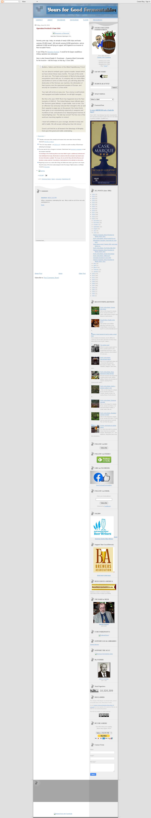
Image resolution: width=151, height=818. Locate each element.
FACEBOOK (61, 20)
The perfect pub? (104, 345)
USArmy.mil (57, 144)
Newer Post (38, 273)
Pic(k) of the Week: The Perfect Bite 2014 (104, 248)
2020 (93, 206)
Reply (42, 205)
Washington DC (66, 179)
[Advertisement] (51, 256)
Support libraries (94, 644)
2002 (93, 295)
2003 (93, 293)
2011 (93, 277)
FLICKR (85, 20)
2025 (93, 196)
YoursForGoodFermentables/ (104, 485)
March (95, 267)
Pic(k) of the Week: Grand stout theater (103, 253)
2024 (93, 198)
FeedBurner (107, 506)
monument (58, 179)
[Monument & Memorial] (61, 33)
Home (60, 273)
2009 (93, 281)
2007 (93, 285)
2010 (93, 279)
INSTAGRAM (74, 20)
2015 (93, 216)
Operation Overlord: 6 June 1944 (48, 28)
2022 (93, 202)
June (95, 232)
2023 (93, 200)
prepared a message (76, 149)
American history (46, 179)
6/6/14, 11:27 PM (52, 197)
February (96, 269)
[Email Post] (46, 175)
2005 (93, 289)
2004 (93, 291)
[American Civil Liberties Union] (104, 653)
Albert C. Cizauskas (104, 678)
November (96, 222)
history (53, 179)
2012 (93, 275)
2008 (93, 283)
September (97, 226)
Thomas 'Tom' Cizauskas (104, 57)
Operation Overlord (53, 52)
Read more (41, 136)
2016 (93, 214)
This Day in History (49, 141)
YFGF (105, 66)
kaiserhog (44, 197)
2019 (93, 208)
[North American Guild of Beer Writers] (102, 537)
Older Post (82, 273)
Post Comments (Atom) (51, 278)
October (96, 224)
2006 (93, 287)
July (95, 230)
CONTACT (39, 20)
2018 (93, 210)
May (95, 263)
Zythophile (47, 166)
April (95, 265)
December (96, 220)
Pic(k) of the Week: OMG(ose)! (101, 255)
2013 (93, 273)
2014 (93, 218)
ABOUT (50, 20)
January (96, 271)
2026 (93, 194)
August (96, 228)
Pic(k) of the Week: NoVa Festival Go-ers (104, 238)
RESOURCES (97, 20)
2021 (93, 204)
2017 (93, 212)
